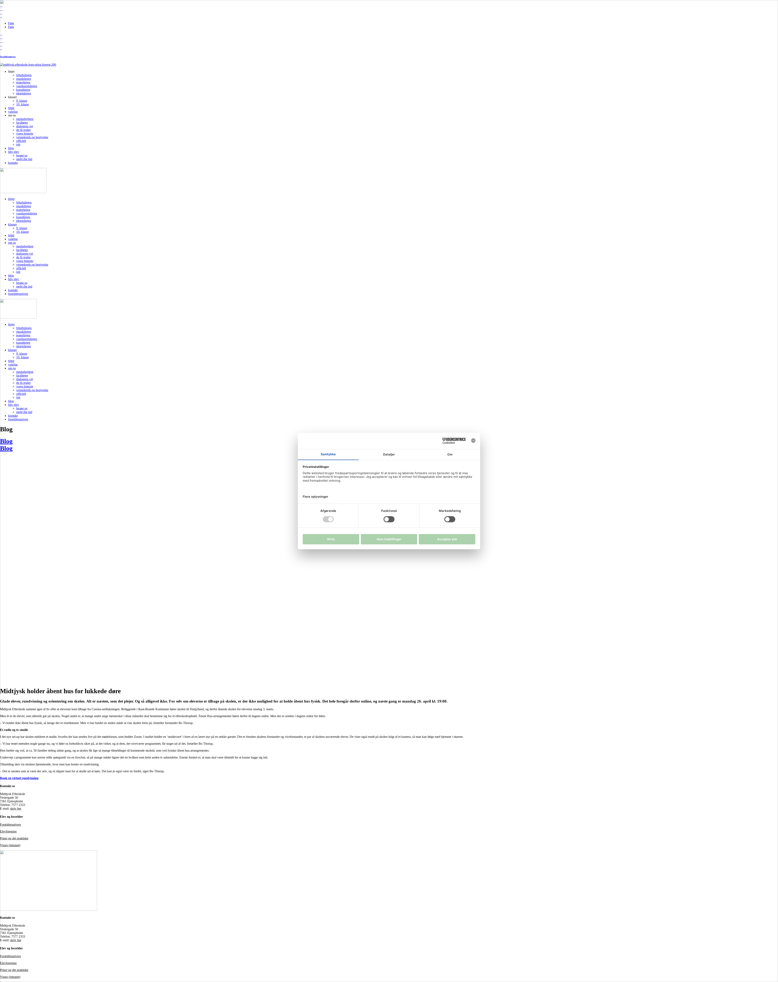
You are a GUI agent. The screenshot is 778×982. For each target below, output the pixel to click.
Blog (6, 448)
